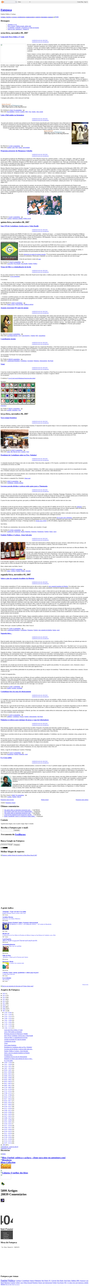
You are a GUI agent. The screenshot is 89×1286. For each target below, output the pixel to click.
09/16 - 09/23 (7, 1074)
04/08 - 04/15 (7, 1118)
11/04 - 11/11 (7, 1028)
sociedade (19, 688)
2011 (3, 1003)
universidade (26, 147)
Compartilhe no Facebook (40, 41)
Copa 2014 (10, 263)
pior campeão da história (45, 630)
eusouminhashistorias (9, 944)
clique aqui (27, 478)
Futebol (9, 147)
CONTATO (37, 17)
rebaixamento (43, 361)
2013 (3, 999)
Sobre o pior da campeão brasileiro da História (17, 578)
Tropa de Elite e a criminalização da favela (16, 267)
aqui (39, 259)
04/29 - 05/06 (7, 1112)
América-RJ (10, 531)
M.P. (37, 335)
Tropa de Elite (19, 304)
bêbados (3, 1284)
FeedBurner (20, 834)
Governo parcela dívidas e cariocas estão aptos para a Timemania (24, 486)
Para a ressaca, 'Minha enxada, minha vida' (19, 26)
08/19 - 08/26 (7, 1081)
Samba (34, 111)
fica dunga (17, 1284)
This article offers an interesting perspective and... (17, 813)
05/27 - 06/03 (7, 1104)
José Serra (67, 1281)
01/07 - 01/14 (7, 1143)
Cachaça (9, 218)
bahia (8, 451)
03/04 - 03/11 (7, 1127)
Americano (17, 531)
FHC (65, 1282)
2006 (3, 1145)
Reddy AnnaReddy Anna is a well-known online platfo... (19, 816)
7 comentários (16, 686)
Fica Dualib (17, 263)
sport (58, 630)
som (44, 1282)
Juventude (30, 361)
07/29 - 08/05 (7, 1087)
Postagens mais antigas (82, 799)
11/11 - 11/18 (7, 1026)
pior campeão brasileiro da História (58, 586)
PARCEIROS (44, 17)
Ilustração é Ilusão (8, 961)
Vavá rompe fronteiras (9, 418)
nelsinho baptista (18, 483)
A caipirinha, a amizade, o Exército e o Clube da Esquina (23, 27)
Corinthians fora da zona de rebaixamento (16, 691)
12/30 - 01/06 (7, 1012)
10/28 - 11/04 (7, 1062)
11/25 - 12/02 (7, 1022)
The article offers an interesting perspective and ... (17, 810)
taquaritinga (42, 335)
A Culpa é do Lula (72, 1282)
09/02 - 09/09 (7, 1078)
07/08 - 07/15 (7, 1093)
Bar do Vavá (16, 451)
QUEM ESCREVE (30, 17)
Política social (27, 218)
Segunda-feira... (6, 633)
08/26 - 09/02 (7, 1079)
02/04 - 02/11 (7, 1135)
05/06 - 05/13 (7, 1110)
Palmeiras (36, 361)
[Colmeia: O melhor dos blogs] (14, 1173)
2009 (3, 1007)
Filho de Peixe (7, 955)
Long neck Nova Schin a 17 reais (12, 37)
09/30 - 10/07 (7, 1070)
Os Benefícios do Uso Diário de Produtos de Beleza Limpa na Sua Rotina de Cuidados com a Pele (29, 935)
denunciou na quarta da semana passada (35, 254)
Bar (12, 451)
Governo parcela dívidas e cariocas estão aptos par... (18, 1049)
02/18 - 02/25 (7, 1131)
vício (19, 410)
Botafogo (27, 531)
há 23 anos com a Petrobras (64, 517)
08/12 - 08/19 (7, 1083)
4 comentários (16, 146)
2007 (3, 1010)
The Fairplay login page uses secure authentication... (18, 811)
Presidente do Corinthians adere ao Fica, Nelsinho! (19, 455)
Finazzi (22, 716)
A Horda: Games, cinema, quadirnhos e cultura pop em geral (20, 972)
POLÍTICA (8, 17)
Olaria (51, 531)
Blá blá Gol (6, 933)
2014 (3, 997)
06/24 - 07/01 (7, 1097)
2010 (3, 1005)
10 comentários (17, 110)
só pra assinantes (14, 276)
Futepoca (6, 9)
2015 (3, 995)
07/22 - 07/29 (7, 1089)
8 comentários (16, 359)
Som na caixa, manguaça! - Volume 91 (18, 29)
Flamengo (34, 531)
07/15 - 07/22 (7, 1091)
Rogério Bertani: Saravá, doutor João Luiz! (14, 913)
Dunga (40, 1282)
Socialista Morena (8, 917)
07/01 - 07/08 (7, 1095)
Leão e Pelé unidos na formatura (12, 115)
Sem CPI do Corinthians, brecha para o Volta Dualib (20, 226)
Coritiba (9, 797)
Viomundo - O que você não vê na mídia (14, 911)
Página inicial (44, 799)
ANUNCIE (50, 17)
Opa (30, 111)
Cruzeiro (12, 1282)
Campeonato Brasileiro (13, 361)
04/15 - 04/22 (7, 1116)
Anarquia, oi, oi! (12, 24)
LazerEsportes (7, 939)
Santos (20, 147)
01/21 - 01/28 (7, 1139)
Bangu (23, 531)
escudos (9, 410)
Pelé (16, 147)
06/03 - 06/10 (7, 1102)
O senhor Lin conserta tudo (16, 963)
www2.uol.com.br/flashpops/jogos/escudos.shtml (21, 378)
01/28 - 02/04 (7, 1137)
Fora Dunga (60, 1282)
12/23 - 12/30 (7, 1014)
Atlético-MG (75, 1281)
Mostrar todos (85, 984)
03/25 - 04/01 (7, 1122)
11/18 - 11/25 (7, 1024)
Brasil (2, 1282)
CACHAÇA (14, 17)
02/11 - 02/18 (7, 1133)
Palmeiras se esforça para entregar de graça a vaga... (18, 1058)
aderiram (79, 506)
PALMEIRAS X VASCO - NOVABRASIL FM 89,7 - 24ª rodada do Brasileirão (30, 924)
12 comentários (16, 628)
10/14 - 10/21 (7, 1066)
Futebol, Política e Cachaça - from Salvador (16, 535)
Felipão (55, 1282)
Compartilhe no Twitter (40, 40)
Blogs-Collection (8, 1162)
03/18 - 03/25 (7, 1124)
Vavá (27, 451)
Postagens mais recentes (7, 799)
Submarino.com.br (6, 1148)
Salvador (28, 571)
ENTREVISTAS (21, 17)
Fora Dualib (24, 263)
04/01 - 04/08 (7, 1120)
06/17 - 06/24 (7, 1099)
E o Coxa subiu (6, 758)
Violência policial (28, 304)
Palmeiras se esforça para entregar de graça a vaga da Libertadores (25, 720)
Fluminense (40, 531)
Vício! (3, 364)
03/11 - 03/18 (7, 1125)
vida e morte (39, 111)
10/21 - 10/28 (7, 1064)
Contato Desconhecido (9, 974)
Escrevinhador (7, 978)
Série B (19, 797)
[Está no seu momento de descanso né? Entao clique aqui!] (17, 986)
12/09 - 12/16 (7, 1018)
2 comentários (17, 262)
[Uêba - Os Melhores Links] (6, 1168)
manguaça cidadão (17, 218)
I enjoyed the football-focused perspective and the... (18, 814)
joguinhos (14, 410)
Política (35, 263)
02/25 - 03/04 (7, 1129)
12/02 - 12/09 (7, 1020)
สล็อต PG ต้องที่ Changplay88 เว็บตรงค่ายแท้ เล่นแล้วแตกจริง (20, 940)
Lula (87, 1280)
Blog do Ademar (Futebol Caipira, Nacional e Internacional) (20, 922)
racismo (14, 688)
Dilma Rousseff (28, 1282)
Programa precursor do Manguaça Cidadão (16, 151)
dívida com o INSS (41, 521)
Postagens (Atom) (10, 802)
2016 (3, 993)
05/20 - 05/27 (7, 1106)
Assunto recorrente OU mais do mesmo (14, 308)
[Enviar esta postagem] (23, 110)
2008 (3, 1009)
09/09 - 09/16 (7, 1076)
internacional (48, 1282)
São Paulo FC (46, 1281)
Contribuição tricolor (8, 339)
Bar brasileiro (10, 111)
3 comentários (16, 217)
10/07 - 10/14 (7, 1068)
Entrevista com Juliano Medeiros (11, 918)
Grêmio (18, 1282)
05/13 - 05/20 (7, 1108)
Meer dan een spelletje (15, 946)
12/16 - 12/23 (7, 1016)
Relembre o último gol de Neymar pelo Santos (15, 957)
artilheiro (9, 716)
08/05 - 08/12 (7, 1085)
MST (26, 111)
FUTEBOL (3, 17)
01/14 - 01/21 (7, 1141)
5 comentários (18, 303)
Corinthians (23, 361)
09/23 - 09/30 (7, 1072)
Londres (22, 111)
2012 (3, 1001)
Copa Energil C (25, 335)
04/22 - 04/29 (7, 1114)
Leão (13, 147)
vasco (54, 531)
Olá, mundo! (6, 979)
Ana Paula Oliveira (12, 335)
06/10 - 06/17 (7, 1101)
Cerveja (17, 111)
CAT (19, 335)
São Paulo (50, 361)
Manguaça (7, 1282)
